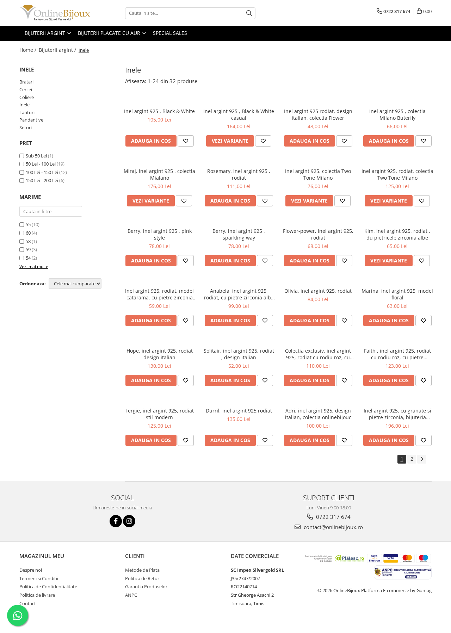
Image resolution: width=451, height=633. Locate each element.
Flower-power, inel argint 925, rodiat (318, 234)
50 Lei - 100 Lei (41, 164)
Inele (24, 104)
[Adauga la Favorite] (186, 141)
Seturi (25, 127)
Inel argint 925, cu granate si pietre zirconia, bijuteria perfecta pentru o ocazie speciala (397, 414)
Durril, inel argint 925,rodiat (239, 410)
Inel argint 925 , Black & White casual (238, 114)
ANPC (131, 595)
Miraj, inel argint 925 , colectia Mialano (159, 174)
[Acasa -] (54, 13)
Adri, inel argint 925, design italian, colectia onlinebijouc (318, 414)
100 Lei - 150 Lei (42, 172)
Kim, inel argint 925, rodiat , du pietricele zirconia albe (397, 234)
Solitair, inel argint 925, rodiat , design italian (239, 354)
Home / (28, 49)
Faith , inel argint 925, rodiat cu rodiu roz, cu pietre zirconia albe (397, 354)
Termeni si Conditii (38, 578)
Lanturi (27, 112)
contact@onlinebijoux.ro (332, 526)
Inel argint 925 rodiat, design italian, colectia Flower (318, 114)
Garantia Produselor (146, 586)
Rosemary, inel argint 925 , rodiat (238, 174)
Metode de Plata (142, 570)
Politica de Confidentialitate (48, 586)
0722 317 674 (333, 516)
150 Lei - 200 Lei (42, 180)
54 (28, 258)
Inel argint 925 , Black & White (159, 111)
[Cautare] (249, 13)
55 (28, 224)
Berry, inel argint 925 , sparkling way (238, 234)
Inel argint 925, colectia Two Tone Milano (318, 174)
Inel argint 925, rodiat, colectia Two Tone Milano (397, 174)
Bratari (26, 82)
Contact (27, 603)
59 (28, 249)
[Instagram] (129, 521)
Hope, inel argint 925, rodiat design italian (159, 354)
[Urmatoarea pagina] (421, 459)
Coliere (26, 97)
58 (28, 241)
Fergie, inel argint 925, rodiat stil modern (159, 414)
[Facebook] (116, 521)
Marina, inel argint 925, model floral (397, 294)
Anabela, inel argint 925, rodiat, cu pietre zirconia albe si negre (239, 294)
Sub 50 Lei (36, 156)
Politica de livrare (37, 595)
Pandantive (31, 120)
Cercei (25, 89)
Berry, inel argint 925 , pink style (160, 234)
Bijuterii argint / (58, 49)
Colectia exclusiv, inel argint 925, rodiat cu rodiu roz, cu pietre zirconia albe (318, 354)
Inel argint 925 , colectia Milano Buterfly (397, 114)
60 (28, 233)
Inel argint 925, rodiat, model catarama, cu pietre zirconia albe (159, 294)
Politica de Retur (142, 578)
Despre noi (30, 570)
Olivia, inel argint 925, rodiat (318, 290)
